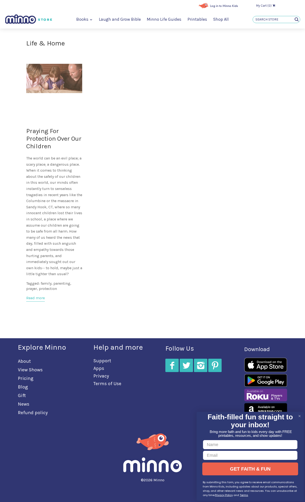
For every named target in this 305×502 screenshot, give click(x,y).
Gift (22, 395)
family (46, 283)
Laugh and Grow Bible (120, 19)
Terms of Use (107, 383)
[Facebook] (172, 365)
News (23, 404)
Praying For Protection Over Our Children (53, 138)
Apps (98, 368)
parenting (61, 283)
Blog (23, 387)
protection (48, 288)
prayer (31, 288)
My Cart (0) (264, 5)
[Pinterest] (215, 365)
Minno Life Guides (164, 19)
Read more (35, 298)
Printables (197, 19)
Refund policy (33, 412)
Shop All (221, 19)
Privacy (101, 376)
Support (102, 360)
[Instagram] (200, 365)
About (24, 361)
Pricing (25, 378)
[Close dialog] (299, 416)
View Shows (30, 370)
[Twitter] (186, 365)
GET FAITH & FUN (250, 469)
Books (82, 19)
